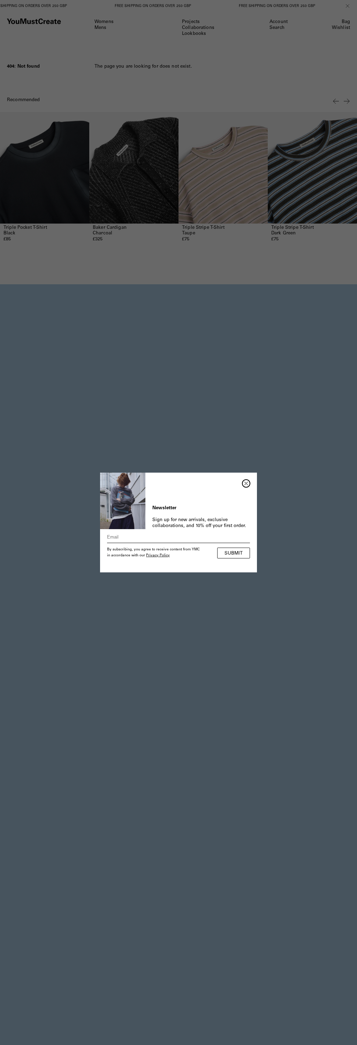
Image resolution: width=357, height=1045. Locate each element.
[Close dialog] (246, 483)
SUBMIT (234, 553)
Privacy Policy (158, 555)
